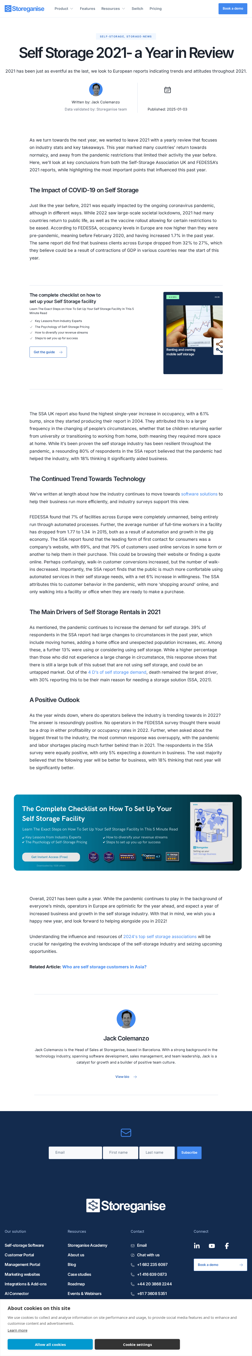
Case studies (79, 1274)
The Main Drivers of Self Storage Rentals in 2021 (95, 612)
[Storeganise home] (24, 8)
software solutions (199, 493)
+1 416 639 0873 (152, 1274)
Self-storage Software (24, 1245)
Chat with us (148, 1254)
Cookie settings (137, 1344)
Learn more (17, 1330)
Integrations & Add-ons (26, 1283)
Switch (137, 8)
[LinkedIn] (197, 1246)
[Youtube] (212, 1246)
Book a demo (233, 8)
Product (61, 8)
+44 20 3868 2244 (154, 1283)
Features (87, 8)
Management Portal (22, 1264)
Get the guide (44, 352)
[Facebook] (227, 1246)
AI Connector (17, 1293)
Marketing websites (22, 1274)
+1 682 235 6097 (152, 1264)
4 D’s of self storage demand (117, 672)
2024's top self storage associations (160, 936)
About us (76, 1254)
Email (142, 1245)
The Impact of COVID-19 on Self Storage (84, 190)
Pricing (156, 8)
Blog (72, 1264)
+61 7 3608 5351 (152, 1293)
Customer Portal (19, 1254)
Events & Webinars (84, 1293)
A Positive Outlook (54, 699)
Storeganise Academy (87, 1245)
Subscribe (189, 1152)
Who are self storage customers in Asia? (104, 966)
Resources (110, 8)
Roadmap (76, 1283)
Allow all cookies (50, 1344)
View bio (122, 1077)
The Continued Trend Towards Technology (88, 478)
